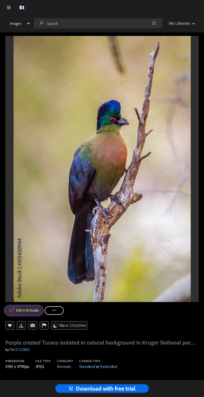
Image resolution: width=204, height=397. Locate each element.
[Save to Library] (9, 325)
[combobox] (98, 23)
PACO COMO (20, 349)
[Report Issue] (44, 325)
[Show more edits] (54, 310)
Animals (64, 366)
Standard (87, 366)
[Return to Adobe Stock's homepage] (22, 7)
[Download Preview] (21, 325)
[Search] (41, 23)
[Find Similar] (32, 325)
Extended (108, 366)
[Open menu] (8, 7)
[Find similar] (154, 23)
